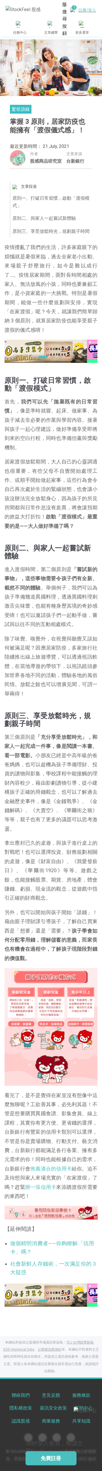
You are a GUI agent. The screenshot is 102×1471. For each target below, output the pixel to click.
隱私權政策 (20, 1408)
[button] (41, 357)
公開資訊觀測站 (49, 1349)
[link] (51, 351)
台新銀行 (75, 161)
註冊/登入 (87, 10)
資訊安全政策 (53, 1408)
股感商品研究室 (46, 161)
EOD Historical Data (18, 1349)
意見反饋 (51, 1395)
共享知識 (81, 1421)
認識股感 (21, 1421)
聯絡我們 (21, 1395)
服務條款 (81, 1395)
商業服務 (51, 1421)
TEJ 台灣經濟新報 (80, 1342)
